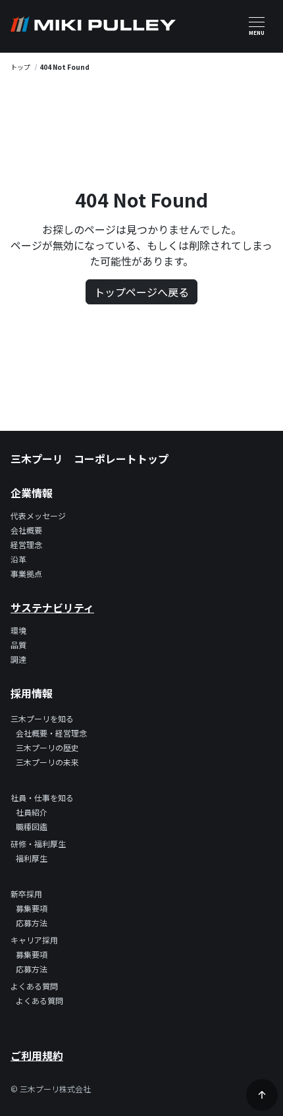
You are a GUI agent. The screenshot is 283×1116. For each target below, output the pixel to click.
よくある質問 (39, 1000)
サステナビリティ (52, 607)
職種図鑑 (31, 826)
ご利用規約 (37, 1055)
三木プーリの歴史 (47, 747)
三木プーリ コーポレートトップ (89, 458)
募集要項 (31, 908)
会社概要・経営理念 (51, 733)
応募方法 (31, 922)
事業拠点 (26, 573)
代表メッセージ (38, 515)
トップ (20, 67)
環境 (18, 630)
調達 (18, 659)
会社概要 (26, 530)
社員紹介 (31, 812)
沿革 (18, 559)
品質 (18, 644)
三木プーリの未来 (47, 761)
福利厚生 (31, 858)
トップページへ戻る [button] (141, 292)
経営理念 (26, 544)
